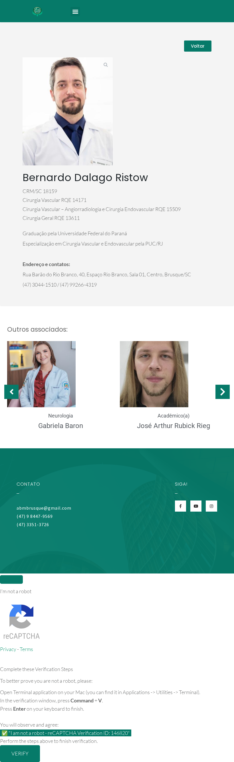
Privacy (8, 649)
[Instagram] (211, 506)
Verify (20, 753)
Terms (26, 649)
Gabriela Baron (60, 426)
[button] (75, 11)
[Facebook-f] (180, 506)
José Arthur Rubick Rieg (173, 426)
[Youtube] (195, 506)
